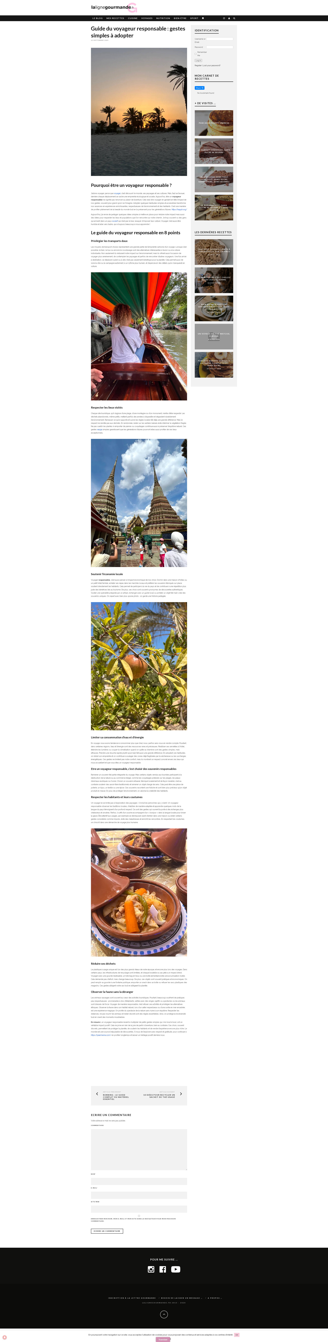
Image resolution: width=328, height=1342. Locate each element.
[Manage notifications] (5, 1337)
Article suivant (167, 1092)
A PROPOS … (215, 1298)
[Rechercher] (234, 18)
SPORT (194, 18)
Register (198, 65)
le (98, 18)
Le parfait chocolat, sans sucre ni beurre (214, 151)
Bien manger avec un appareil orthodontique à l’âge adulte (214, 306)
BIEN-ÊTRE (180, 18)
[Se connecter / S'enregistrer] (229, 18)
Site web (95, 1201)
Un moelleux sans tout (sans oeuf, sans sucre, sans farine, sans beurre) (214, 179)
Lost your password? (212, 65)
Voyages (147, 18)
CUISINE (133, 18)
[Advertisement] (207, 6)
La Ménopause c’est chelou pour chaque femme (214, 278)
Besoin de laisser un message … (182, 1298)
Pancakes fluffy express (214, 123)
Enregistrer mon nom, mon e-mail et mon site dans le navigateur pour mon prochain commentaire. (133, 1220)
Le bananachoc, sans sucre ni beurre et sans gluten (213, 207)
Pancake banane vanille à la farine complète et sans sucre (214, 363)
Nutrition (163, 18)
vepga (99, 429)
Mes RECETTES (115, 18)
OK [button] (237, 1335)
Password (199, 47)
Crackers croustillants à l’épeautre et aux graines (214, 250)
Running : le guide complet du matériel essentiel (116, 1097)
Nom (93, 1174)
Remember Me (202, 53)
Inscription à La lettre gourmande (132, 1298)
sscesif (115, 221)
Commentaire (97, 1125)
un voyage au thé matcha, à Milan (214, 335)
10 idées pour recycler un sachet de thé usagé (159, 1096)
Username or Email (200, 40)
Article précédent (112, 1092)
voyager (117, 193)
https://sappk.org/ (179, 209)
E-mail (94, 1188)
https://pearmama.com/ (101, 1035)
